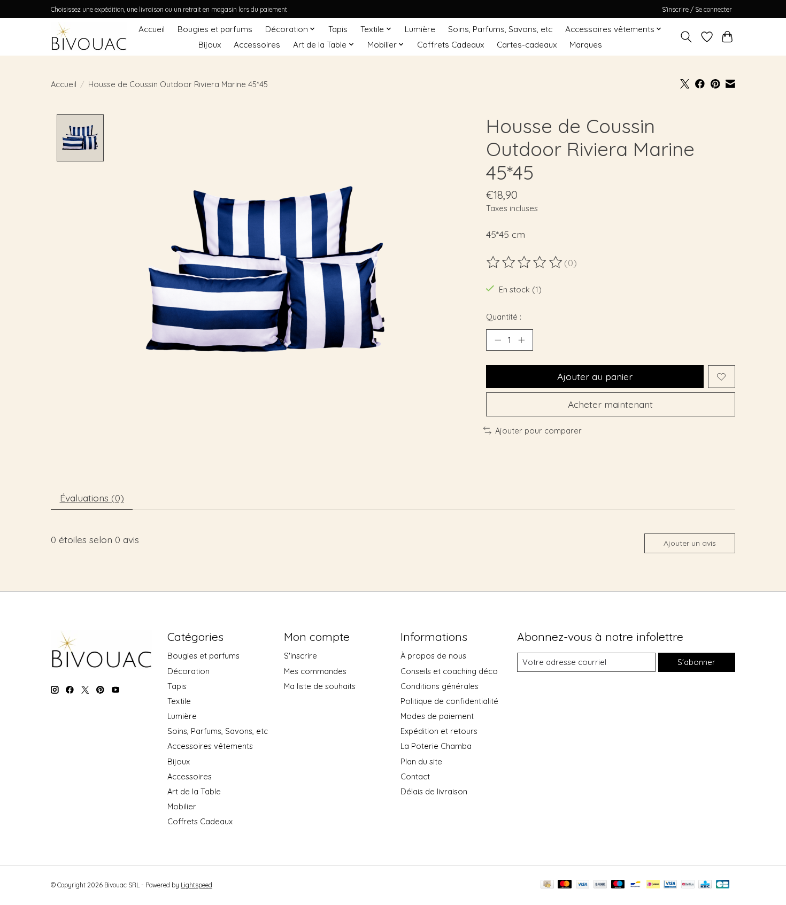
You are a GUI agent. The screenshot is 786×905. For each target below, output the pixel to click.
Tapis (338, 29)
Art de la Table (194, 791)
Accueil (151, 29)
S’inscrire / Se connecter (697, 9)
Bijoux (209, 45)
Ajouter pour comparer (538, 431)
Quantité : (503, 317)
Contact (415, 776)
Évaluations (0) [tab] (92, 498)
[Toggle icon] (686, 37)
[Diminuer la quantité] (497, 339)
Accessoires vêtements (210, 746)
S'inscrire (300, 656)
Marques (585, 45)
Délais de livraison (433, 791)
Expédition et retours (438, 731)
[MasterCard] (565, 885)
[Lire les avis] (525, 262)
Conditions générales (439, 686)
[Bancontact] (635, 885)
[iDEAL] (653, 885)
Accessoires (257, 45)
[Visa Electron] (670, 885)
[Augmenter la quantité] (521, 339)
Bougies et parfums (215, 29)
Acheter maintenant (610, 404)
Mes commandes (315, 671)
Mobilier (181, 806)
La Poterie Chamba (436, 746)
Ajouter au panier (595, 376)
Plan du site (421, 761)
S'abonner (696, 662)
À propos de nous (433, 656)
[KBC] (705, 885)
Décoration (188, 671)
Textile (179, 701)
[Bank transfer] (600, 885)
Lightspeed (196, 885)
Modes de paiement (437, 716)
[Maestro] (618, 885)
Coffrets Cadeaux (450, 45)
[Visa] (583, 885)
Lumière (420, 29)
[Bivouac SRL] (89, 36)
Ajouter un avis (690, 543)
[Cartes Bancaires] (722, 885)
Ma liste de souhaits (320, 686)
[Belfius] (688, 885)
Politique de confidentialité (449, 701)
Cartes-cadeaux (527, 45)
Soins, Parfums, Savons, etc (500, 29)
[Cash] (547, 885)
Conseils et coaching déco (449, 671)
